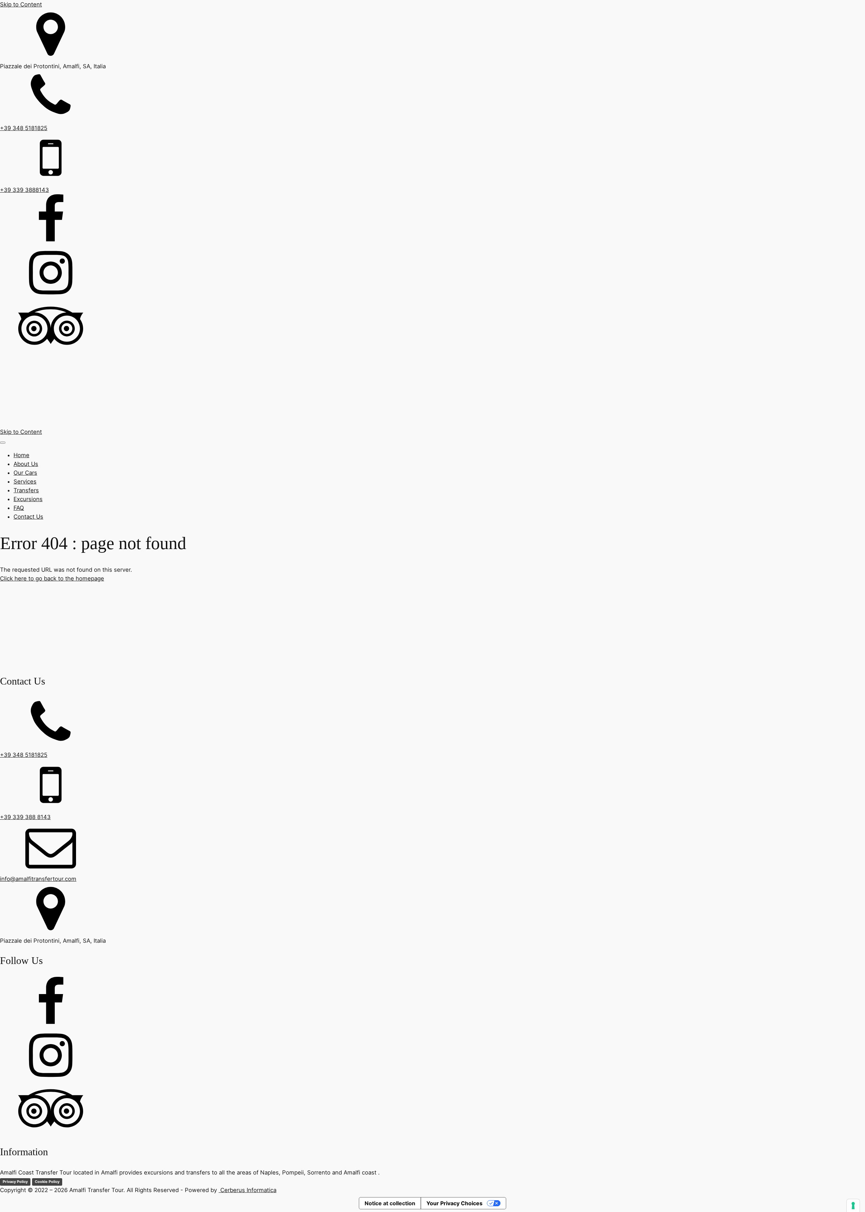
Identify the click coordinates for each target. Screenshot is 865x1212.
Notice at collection (390, 1203)
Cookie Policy (47, 1181)
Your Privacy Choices (454, 1203)
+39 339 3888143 (24, 190)
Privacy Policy (15, 1181)
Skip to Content (21, 4)
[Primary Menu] (2, 443)
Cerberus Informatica (247, 1190)
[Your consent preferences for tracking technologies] (853, 1205)
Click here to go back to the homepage (52, 578)
